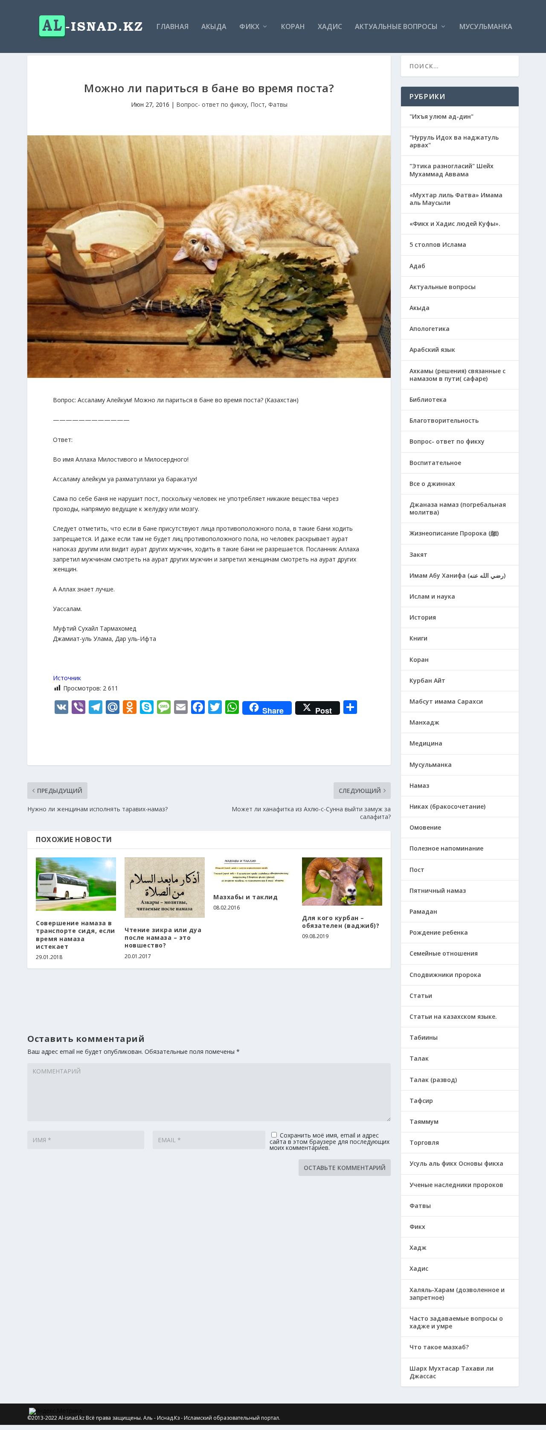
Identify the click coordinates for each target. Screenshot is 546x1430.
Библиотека (428, 399)
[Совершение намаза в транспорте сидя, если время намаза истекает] (76, 884)
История (423, 617)
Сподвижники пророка (445, 975)
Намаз (419, 785)
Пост (257, 104)
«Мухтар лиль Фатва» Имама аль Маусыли (456, 199)
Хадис (330, 27)
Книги (418, 638)
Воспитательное (435, 463)
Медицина (426, 743)
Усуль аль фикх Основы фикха (456, 1163)
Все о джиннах (432, 484)
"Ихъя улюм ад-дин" (441, 116)
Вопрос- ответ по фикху (211, 104)
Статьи (421, 995)
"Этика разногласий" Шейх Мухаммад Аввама (452, 170)
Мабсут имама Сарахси (446, 701)
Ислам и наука (432, 596)
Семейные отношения (444, 953)
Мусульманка (485, 27)
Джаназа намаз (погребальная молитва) (458, 508)
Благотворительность (444, 420)
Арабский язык (432, 349)
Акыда (214, 27)
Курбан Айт (427, 680)
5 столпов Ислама (438, 244)
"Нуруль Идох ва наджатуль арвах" (454, 141)
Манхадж (424, 722)
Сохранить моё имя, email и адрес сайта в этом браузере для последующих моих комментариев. (329, 1141)
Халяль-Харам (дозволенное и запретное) (457, 1293)
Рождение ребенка (439, 932)
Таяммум (424, 1121)
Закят (418, 554)
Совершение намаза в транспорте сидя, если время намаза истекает (75, 934)
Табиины (424, 1037)
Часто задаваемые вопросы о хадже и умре (456, 1322)
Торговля (424, 1142)
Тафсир (421, 1101)
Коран (293, 27)
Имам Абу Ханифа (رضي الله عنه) (457, 575)
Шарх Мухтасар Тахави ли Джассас (452, 1372)
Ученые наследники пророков (456, 1185)
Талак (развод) (433, 1080)
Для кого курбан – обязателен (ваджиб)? (340, 922)
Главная (173, 27)
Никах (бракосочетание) (447, 806)
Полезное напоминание (446, 848)
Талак (419, 1058)
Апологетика (430, 329)
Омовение (425, 827)
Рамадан (423, 911)
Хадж (418, 1247)
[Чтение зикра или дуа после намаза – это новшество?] (165, 887)
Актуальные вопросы (396, 27)
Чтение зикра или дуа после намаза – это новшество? (163, 937)
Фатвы (278, 104)
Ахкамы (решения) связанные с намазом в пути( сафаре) (457, 375)
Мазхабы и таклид (245, 897)
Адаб (417, 266)
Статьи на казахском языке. (453, 1016)
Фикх (249, 27)
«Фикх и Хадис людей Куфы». (455, 223)
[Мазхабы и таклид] (253, 871)
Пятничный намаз (438, 890)
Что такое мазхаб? (439, 1347)
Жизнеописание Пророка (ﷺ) (454, 533)
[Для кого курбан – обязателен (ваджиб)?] (342, 881)
